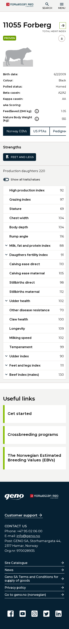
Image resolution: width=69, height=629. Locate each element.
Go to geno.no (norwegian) (25, 595)
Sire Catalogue (16, 563)
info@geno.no (28, 536)
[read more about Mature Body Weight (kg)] (36, 119)
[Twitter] (46, 614)
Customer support (21, 515)
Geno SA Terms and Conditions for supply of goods (31, 578)
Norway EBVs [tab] (17, 131)
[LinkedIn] (58, 614)
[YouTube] (23, 614)
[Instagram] (34, 614)
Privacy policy (15, 587)
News (9, 570)
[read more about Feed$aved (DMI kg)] (36, 111)
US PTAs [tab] (39, 131)
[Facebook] (10, 614)
